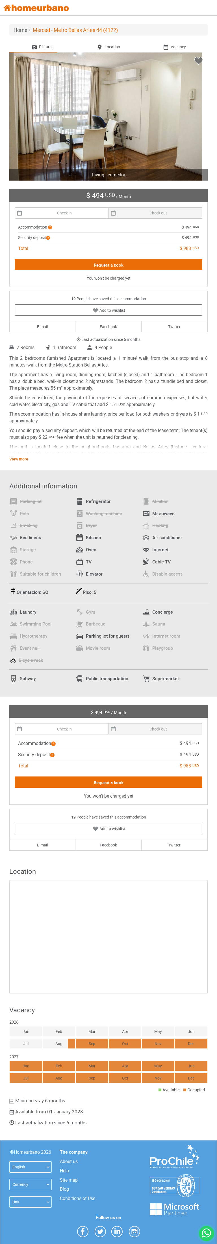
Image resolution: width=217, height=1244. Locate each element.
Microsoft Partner (174, 1205)
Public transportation (107, 678)
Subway (28, 678)
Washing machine (104, 513)
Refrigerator (98, 501)
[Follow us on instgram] (134, 1231)
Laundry (28, 612)
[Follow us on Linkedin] (117, 1231)
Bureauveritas (174, 1177)
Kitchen (93, 537)
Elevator (94, 574)
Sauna (158, 624)
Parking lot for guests (107, 636)
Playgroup (162, 648)
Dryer (91, 525)
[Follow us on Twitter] (100, 1231)
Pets (24, 513)
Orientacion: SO (32, 592)
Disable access (167, 574)
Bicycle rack (31, 660)
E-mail (42, 326)
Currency (20, 1184)
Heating (160, 525)
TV (89, 562)
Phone (26, 562)
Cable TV (161, 562)
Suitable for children (40, 574)
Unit (15, 1201)
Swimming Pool (35, 624)
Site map (69, 1180)
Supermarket (165, 678)
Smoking (29, 525)
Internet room (166, 636)
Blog (64, 1189)
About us (69, 1161)
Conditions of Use (77, 1198)
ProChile (174, 1147)
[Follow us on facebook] (83, 1231)
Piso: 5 (89, 592)
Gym (90, 612)
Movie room (98, 648)
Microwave (163, 513)
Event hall (30, 648)
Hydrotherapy (33, 636)
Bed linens (30, 537)
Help (64, 1171)
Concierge (162, 612)
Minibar (160, 501)
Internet (160, 550)
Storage (28, 550)
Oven (91, 550)
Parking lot (31, 501)
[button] (50, 227)
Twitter (174, 326)
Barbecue (95, 624)
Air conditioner (167, 537)
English (18, 1167)
